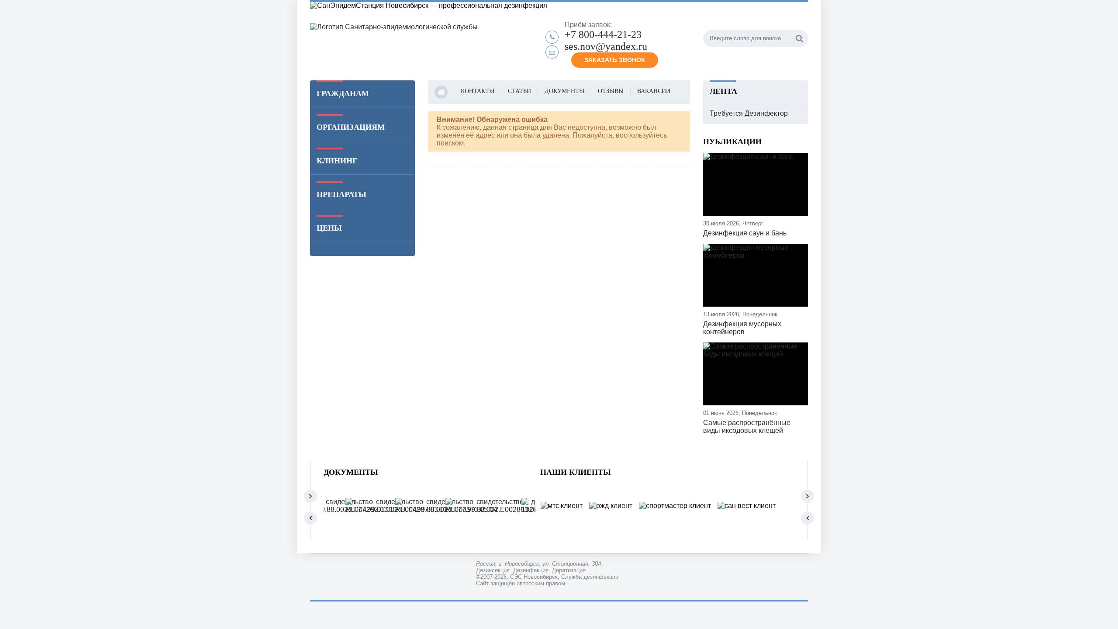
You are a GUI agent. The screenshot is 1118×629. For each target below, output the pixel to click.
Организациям (351, 127)
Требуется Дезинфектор (749, 113)
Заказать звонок (614, 59)
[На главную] (419, 45)
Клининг (337, 160)
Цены (329, 228)
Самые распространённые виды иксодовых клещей (746, 426)
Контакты (477, 91)
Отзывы (611, 91)
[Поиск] (799, 38)
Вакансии (653, 91)
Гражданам (343, 93)
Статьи (519, 91)
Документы (564, 91)
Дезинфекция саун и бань (745, 233)
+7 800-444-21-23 (603, 34)
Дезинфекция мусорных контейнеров (742, 327)
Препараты (341, 194)
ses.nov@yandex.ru (606, 46)
